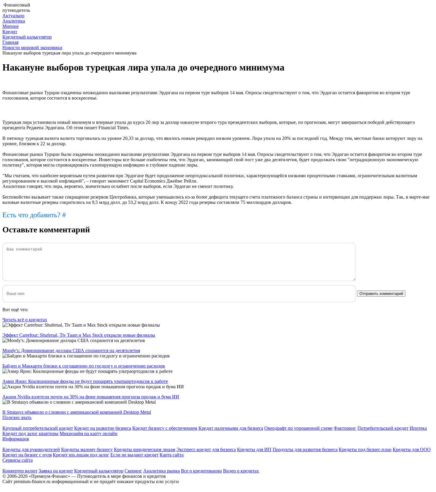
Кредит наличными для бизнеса (230, 428)
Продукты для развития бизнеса (305, 449)
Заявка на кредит (56, 470)
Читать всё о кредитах (24, 319)
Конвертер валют (19, 470)
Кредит (9, 31)
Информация (15, 438)
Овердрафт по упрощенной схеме (298, 428)
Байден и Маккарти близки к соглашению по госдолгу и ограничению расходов (83, 365)
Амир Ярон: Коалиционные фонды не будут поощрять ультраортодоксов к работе (85, 381)
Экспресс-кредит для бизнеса (206, 449)
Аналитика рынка (161, 470)
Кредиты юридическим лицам (144, 449)
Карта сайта (172, 454)
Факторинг (345, 428)
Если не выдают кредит (134, 454)
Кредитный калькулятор (27, 36)
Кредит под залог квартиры (30, 433)
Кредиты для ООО (412, 449)
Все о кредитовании (201, 470)
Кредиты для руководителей (31, 449)
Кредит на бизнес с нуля (27, 454)
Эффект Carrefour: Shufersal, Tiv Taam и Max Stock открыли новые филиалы (78, 335)
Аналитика (13, 20)
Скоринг (133, 470)
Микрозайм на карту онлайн (88, 433)
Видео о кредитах (241, 470)
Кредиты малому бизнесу (87, 449)
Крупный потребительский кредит (37, 428)
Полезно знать (16, 417)
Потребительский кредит (382, 428)
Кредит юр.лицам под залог (81, 454)
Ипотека (418, 428)
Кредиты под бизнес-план (365, 449)
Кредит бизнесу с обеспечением (164, 428)
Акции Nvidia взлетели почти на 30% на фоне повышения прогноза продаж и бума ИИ (90, 396)
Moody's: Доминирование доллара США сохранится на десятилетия (71, 350)
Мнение (10, 26)
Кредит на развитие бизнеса (102, 428)
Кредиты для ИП (254, 449)
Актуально (13, 15)
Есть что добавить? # (34, 215)
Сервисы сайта (17, 460)
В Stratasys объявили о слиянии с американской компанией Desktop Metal (76, 412)
